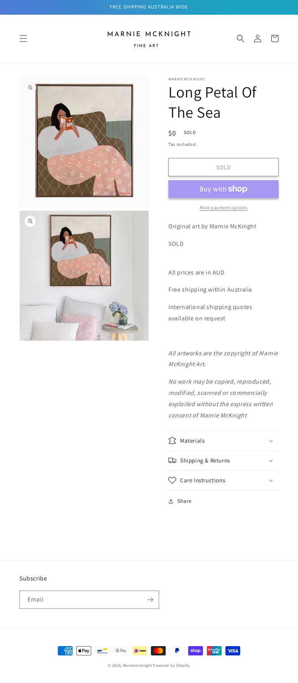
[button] (23, 38)
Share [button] (184, 500)
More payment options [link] (224, 207)
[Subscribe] (150, 600)
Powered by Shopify (171, 665)
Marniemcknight (137, 665)
